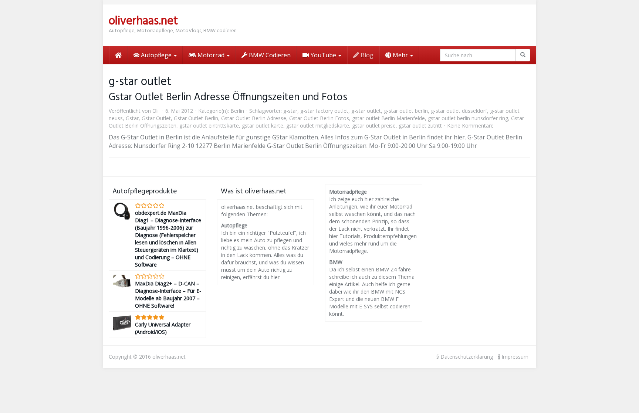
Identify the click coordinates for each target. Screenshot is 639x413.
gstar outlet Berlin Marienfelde (388, 118)
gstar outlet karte (262, 125)
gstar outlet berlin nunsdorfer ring (468, 118)
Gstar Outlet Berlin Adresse (253, 118)
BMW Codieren (269, 55)
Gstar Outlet (156, 118)
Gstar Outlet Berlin (196, 118)
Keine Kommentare (470, 125)
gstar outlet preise (374, 125)
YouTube (323, 55)
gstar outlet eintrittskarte (209, 125)
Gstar (132, 118)
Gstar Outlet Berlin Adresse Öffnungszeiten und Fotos (228, 97)
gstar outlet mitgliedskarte (317, 125)
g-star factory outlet (324, 110)
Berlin (237, 110)
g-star (290, 110)
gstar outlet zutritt (420, 125)
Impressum (514, 356)
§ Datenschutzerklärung (464, 356)
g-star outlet (366, 110)
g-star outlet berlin (406, 110)
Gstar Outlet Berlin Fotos (319, 118)
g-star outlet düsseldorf (459, 110)
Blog (366, 55)
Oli (155, 110)
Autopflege (156, 55)
